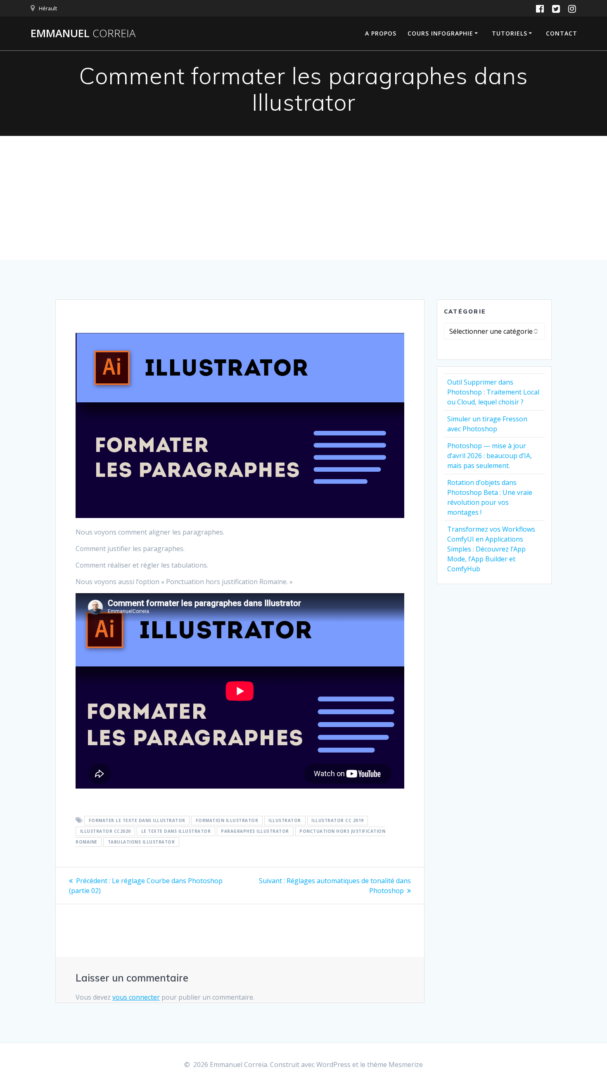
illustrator (284, 821)
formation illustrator (227, 821)
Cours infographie (440, 33)
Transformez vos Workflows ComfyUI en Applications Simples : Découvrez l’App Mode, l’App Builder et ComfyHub (491, 549)
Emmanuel (83, 33)
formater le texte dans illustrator (137, 821)
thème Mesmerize (395, 1064)
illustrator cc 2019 (337, 821)
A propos (380, 33)
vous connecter (136, 997)
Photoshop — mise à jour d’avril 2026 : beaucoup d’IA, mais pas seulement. (489, 455)
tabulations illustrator (141, 842)
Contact (561, 33)
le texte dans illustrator (176, 831)
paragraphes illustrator (255, 831)
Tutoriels (509, 33)
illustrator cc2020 (105, 831)
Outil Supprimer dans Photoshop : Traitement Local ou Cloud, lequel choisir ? (493, 392)
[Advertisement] (303, 198)
